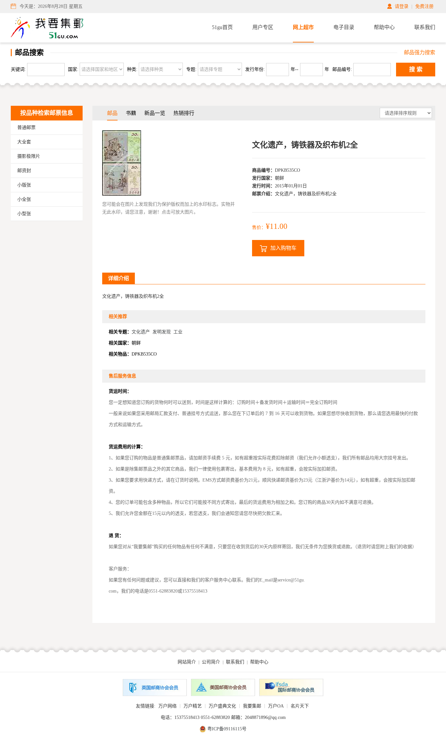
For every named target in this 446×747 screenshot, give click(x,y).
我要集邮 (252, 706)
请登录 (401, 6)
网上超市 (303, 27)
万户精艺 (192, 706)
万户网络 (167, 706)
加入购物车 (283, 248)
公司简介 (211, 662)
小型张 (24, 213)
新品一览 (154, 113)
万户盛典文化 (222, 706)
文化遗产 (141, 331)
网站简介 (187, 662)
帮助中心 (384, 27)
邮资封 (24, 170)
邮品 (112, 113)
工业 (178, 331)
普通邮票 (26, 127)
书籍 (131, 113)
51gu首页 (222, 27)
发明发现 (161, 331)
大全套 (24, 141)
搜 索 (415, 69)
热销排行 (183, 113)
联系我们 (424, 27)
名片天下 (300, 706)
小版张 (24, 185)
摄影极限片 (28, 156)
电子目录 (343, 27)
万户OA (276, 706)
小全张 (24, 199)
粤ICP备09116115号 (227, 728)
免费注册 (424, 6)
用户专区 (262, 27)
